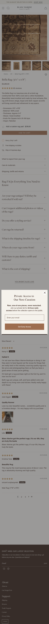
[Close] (45, 293)
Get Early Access (24, 326)
